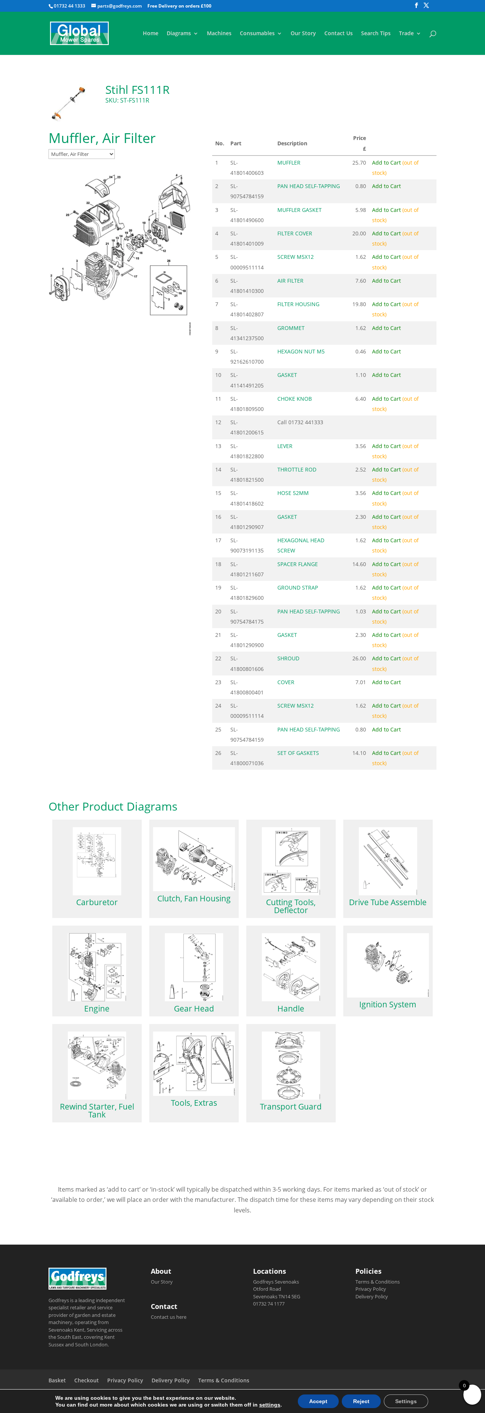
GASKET (287, 374)
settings (269, 1405)
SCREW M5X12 (295, 256)
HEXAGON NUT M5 (301, 351)
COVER (285, 682)
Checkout (86, 1380)
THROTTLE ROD (296, 469)
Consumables (257, 34)
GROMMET (291, 327)
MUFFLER (288, 162)
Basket (57, 1380)
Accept (318, 1401)
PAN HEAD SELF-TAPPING (308, 186)
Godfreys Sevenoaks (276, 1281)
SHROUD (288, 658)
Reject (361, 1401)
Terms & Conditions (377, 1281)
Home (150, 34)
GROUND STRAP (297, 587)
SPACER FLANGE (297, 564)
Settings (406, 1401)
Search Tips (376, 34)
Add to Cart (386, 186)
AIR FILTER (290, 280)
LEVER (285, 446)
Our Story (303, 34)
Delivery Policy (371, 1296)
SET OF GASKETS (298, 752)
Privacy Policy (370, 1288)
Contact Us (338, 34)
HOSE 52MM (293, 492)
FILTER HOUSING (298, 304)
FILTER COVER (294, 233)
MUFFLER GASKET (299, 209)
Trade (406, 34)
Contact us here (168, 1316)
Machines (219, 34)
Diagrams (179, 34)
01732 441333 (305, 422)
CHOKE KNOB (294, 398)
